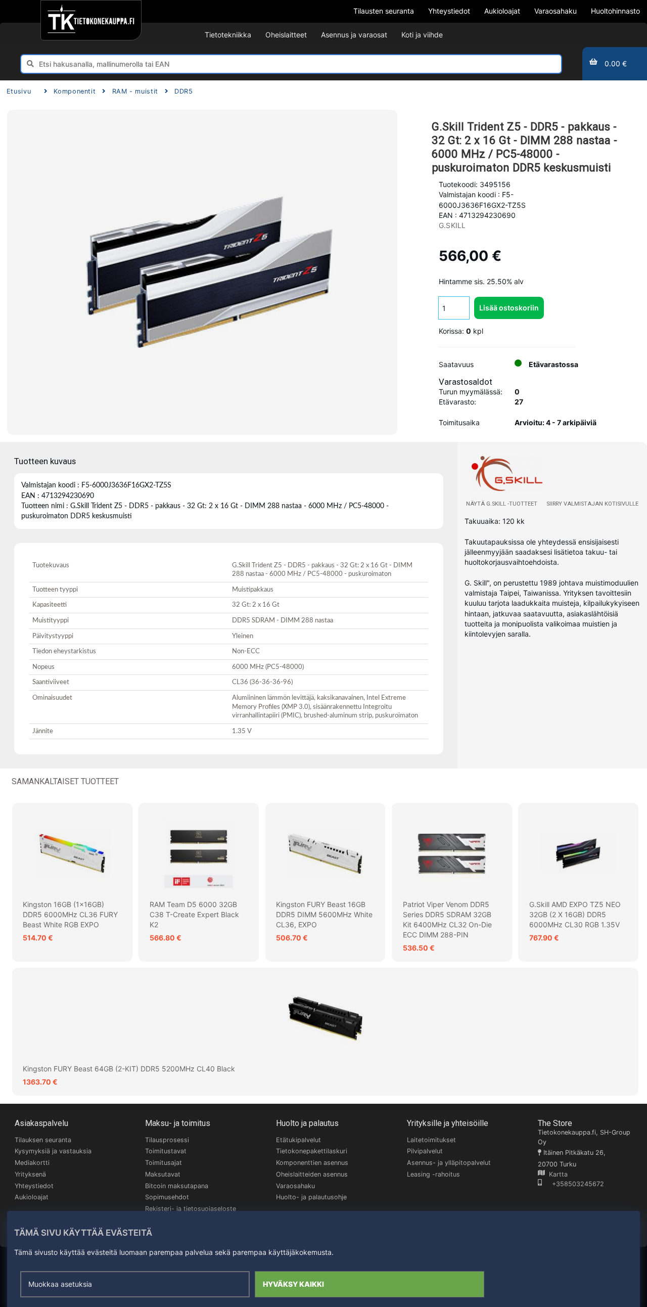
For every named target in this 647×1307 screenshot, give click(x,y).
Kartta (556, 1174)
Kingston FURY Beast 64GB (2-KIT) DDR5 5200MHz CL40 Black (129, 1068)
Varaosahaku (295, 1186)
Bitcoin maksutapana (176, 1186)
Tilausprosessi (167, 1140)
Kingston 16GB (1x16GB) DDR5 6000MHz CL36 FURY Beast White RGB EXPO (70, 914)
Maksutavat (162, 1174)
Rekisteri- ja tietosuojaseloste (190, 1208)
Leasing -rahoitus (433, 1174)
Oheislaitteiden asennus (312, 1174)
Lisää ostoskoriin (509, 307)
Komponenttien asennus (312, 1162)
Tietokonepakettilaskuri (311, 1151)
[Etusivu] (90, 20)
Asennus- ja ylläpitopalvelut (449, 1162)
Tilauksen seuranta (43, 1140)
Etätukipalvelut (298, 1140)
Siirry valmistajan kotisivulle (592, 504)
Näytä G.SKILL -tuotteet (501, 504)
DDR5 (183, 91)
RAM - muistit (135, 91)
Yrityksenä (30, 1174)
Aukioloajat (32, 1197)
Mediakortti (32, 1162)
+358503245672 (573, 1184)
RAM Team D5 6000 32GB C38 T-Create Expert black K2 (194, 914)
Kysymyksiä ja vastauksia (53, 1151)
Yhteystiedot (34, 1186)
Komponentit (75, 91)
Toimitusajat (163, 1162)
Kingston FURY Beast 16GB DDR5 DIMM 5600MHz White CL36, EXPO (324, 914)
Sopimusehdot (167, 1197)
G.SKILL (452, 225)
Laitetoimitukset (431, 1140)
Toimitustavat (166, 1151)
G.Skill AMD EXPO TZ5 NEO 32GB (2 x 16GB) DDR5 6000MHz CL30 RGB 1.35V (575, 914)
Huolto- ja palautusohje (311, 1197)
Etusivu (19, 91)
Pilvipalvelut (425, 1151)
